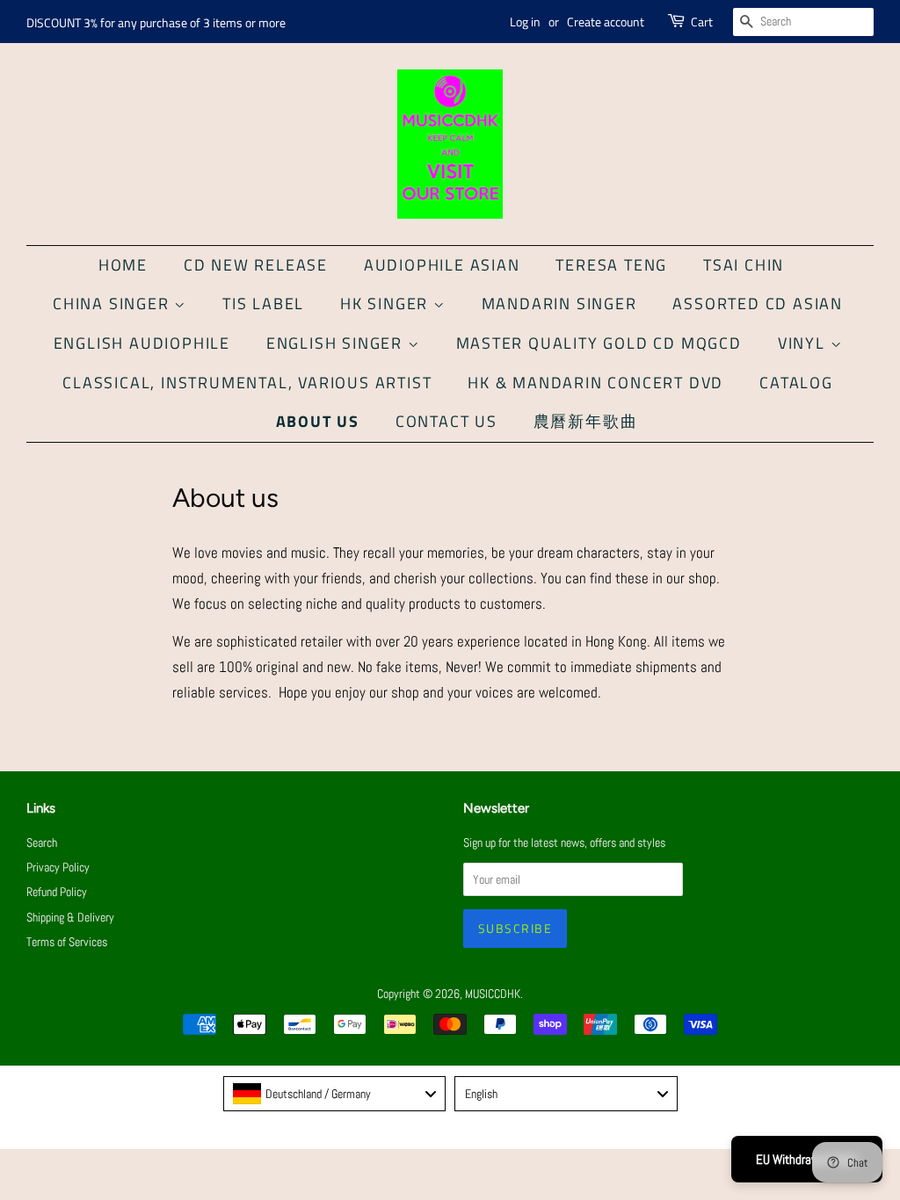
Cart (702, 21)
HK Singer (386, 303)
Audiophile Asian (442, 265)
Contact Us (446, 421)
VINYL (804, 343)
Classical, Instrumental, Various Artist (247, 382)
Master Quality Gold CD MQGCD (599, 343)
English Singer (337, 343)
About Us (317, 421)
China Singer (113, 303)
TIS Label (263, 303)
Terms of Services (66, 942)
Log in (525, 21)
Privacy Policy (58, 867)
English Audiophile (142, 343)
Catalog (796, 382)
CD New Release (256, 265)
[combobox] (334, 1093)
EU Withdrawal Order (807, 1159)
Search (41, 842)
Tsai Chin (743, 265)
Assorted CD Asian (757, 303)
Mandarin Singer (559, 303)
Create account (605, 21)
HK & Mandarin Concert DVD (595, 382)
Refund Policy (56, 892)
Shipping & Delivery (70, 917)
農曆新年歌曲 (585, 421)
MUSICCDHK (492, 993)
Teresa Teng (611, 265)
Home (123, 265)
